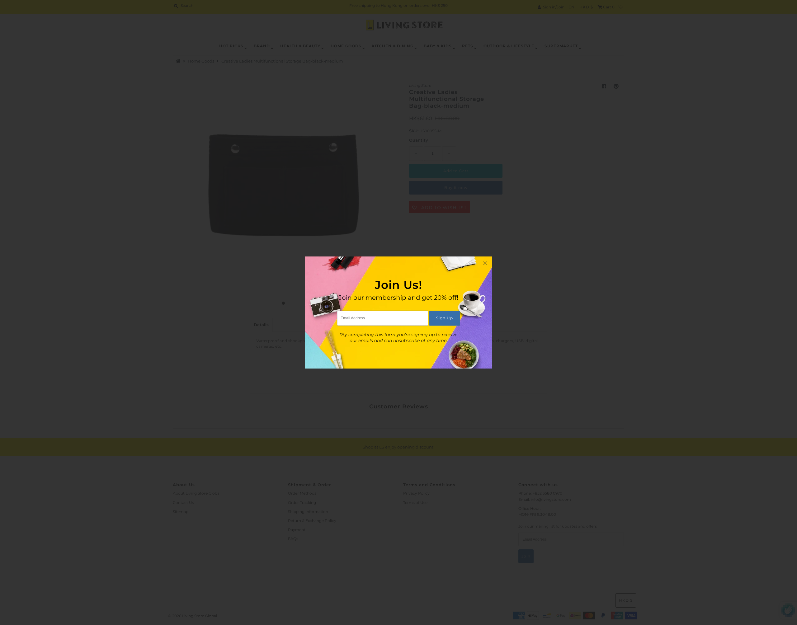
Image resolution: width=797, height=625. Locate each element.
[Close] (485, 263)
